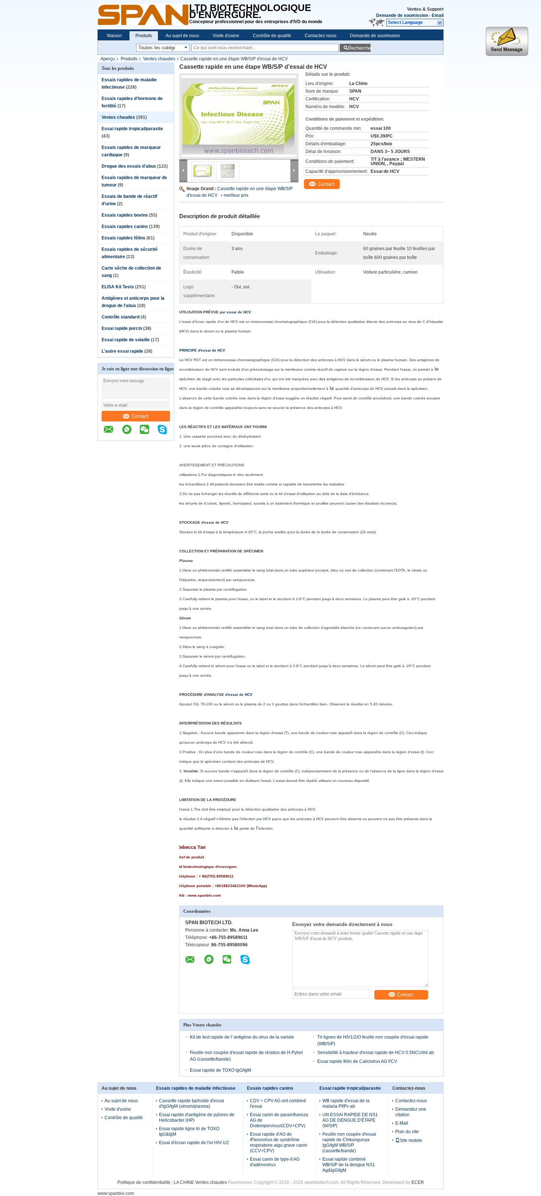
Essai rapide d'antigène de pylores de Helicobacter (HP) (196, 1117)
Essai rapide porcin (122, 328)
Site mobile (411, 1140)
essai (232, 312)
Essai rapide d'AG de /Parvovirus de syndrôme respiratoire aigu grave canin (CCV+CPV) (278, 1142)
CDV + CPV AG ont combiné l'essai (278, 1103)
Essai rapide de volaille (126, 339)
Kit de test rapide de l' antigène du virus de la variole (242, 1037)
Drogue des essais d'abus (129, 166)
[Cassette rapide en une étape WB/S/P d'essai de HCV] (238, 116)
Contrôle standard (120, 317)
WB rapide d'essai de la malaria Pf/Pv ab (345, 1103)
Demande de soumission (402, 15)
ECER (417, 1182)
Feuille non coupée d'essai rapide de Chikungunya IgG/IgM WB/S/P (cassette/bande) (349, 1142)
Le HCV (185, 360)
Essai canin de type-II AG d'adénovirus (275, 1162)
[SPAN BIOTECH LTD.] (143, 14)
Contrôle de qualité (272, 35)
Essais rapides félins (123, 238)
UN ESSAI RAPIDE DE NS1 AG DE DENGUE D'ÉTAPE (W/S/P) (350, 1120)
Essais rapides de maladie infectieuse (196, 1088)
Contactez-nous (320, 35)
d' (205, 695)
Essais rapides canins (125, 226)
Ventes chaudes (159, 58)
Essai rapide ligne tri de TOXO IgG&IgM (189, 1131)
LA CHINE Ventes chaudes (200, 1182)
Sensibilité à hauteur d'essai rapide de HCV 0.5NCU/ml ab (375, 1052)
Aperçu (107, 58)
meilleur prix (236, 195)
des (322, 379)
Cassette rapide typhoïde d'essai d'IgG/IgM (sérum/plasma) (191, 1103)
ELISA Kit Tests (118, 286)
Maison (114, 35)
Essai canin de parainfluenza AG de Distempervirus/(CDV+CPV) (279, 1120)
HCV (247, 312)
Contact (140, 416)
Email (437, 15)
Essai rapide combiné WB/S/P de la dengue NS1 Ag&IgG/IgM (348, 1165)
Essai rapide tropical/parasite (132, 128)
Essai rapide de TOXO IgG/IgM (220, 1070)
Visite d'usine (226, 35)
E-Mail (401, 1123)
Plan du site (407, 1131)
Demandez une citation (410, 1112)
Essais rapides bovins (125, 215)
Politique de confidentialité (143, 1182)
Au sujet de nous (182, 35)
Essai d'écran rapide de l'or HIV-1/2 (194, 1142)
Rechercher (359, 48)
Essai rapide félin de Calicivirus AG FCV (357, 1061)
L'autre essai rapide (122, 351)
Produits (143, 35)
